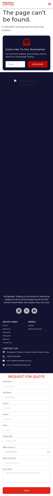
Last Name (7, 392)
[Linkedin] (19, 311)
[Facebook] (34, 311)
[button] (49, 4)
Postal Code (7, 436)
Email (5, 403)
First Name (7, 381)
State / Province (9, 458)
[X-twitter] (26, 311)
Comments (7, 469)
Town (5, 425)
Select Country (9, 447)
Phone (5, 414)
